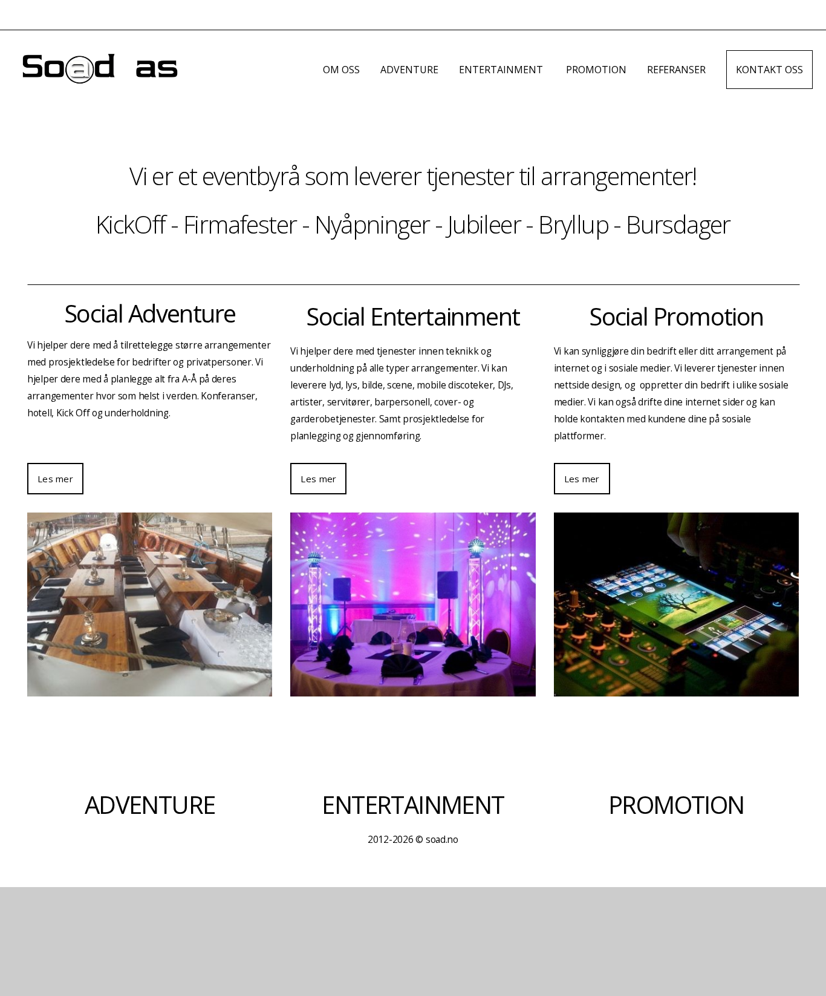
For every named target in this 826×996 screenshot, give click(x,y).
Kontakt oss (769, 69)
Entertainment (502, 69)
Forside (282, 69)
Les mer (55, 479)
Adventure (409, 69)
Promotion (596, 69)
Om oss (341, 69)
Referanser (676, 69)
